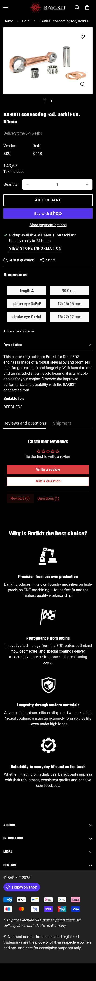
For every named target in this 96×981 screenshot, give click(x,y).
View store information (35, 248)
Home (8, 21)
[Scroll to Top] (87, 956)
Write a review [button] (48, 469)
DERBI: (9, 407)
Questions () (48, 498)
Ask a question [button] (48, 481)
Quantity (10, 184)
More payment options (48, 225)
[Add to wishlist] (82, 37)
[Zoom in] (82, 84)
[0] (87, 7)
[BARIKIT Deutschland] (48, 7)
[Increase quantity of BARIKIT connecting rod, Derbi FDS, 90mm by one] (87, 184)
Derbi (26, 21)
